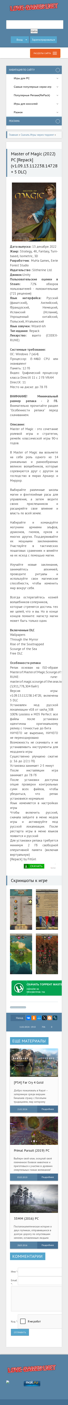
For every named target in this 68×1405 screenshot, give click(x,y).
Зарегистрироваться (43, 39)
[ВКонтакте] (28, 1018)
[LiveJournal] (55, 1018)
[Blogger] (49, 1018)
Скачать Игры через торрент (37, 134)
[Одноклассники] (34, 1018)
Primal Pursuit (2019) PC (31, 1150)
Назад (19, 1018)
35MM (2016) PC (26, 1218)
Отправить (20, 1332)
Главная (13, 134)
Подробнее (48, 1109)
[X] (44, 1018)
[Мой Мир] (39, 1018)
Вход (20, 39)
